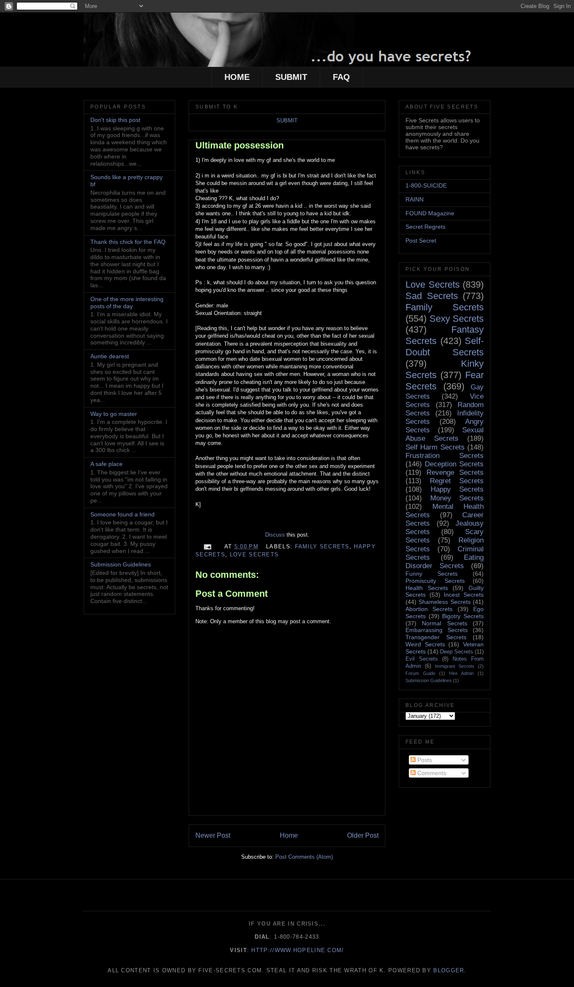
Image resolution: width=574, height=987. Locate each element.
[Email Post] (207, 546)
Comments (431, 773)
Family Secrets (322, 546)
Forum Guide (420, 673)
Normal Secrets (444, 623)
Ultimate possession (239, 145)
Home (289, 835)
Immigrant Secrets (454, 666)
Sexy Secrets (456, 318)
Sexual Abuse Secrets (444, 434)
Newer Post (212, 835)
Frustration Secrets (444, 456)
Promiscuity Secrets (435, 580)
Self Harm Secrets (435, 447)
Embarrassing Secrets (436, 630)
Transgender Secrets (435, 637)
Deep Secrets (456, 652)
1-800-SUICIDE (426, 185)
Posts (424, 760)
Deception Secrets (454, 464)
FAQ (341, 77)
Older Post (363, 835)
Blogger (448, 970)
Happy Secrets (457, 489)
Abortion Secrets (429, 609)
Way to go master (113, 413)
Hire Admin (461, 673)
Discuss (275, 535)
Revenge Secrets (455, 472)
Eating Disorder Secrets (444, 561)
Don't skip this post (115, 119)
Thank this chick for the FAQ (128, 241)
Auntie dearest (109, 356)
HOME (237, 77)
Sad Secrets (431, 296)
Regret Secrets (457, 481)
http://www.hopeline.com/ (297, 950)
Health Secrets (426, 588)
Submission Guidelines (120, 564)
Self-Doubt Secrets (444, 346)
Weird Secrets (425, 644)
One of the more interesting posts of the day (126, 303)
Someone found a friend (122, 514)
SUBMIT (291, 77)
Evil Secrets (421, 659)
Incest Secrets (464, 594)
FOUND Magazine (429, 213)
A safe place (106, 463)
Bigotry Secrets (463, 616)
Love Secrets (254, 554)
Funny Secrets (431, 573)
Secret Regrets (425, 226)
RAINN (414, 199)
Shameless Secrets (444, 601)
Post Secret (420, 240)
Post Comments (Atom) (304, 857)
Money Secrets (457, 498)
